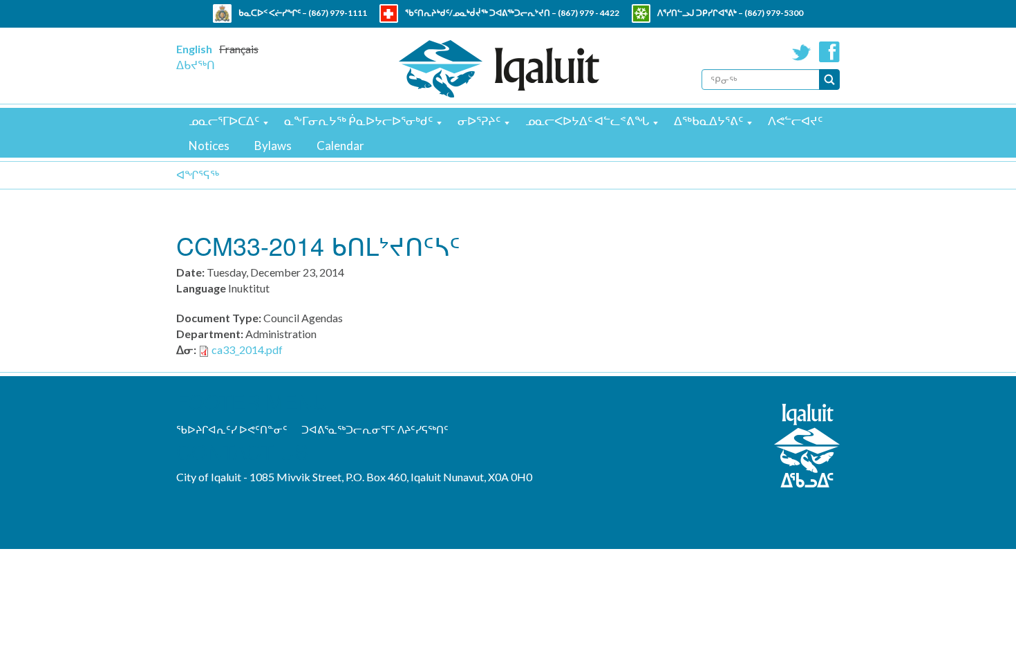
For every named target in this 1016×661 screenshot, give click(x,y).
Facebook (829, 51)
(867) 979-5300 (773, 13)
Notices (209, 145)
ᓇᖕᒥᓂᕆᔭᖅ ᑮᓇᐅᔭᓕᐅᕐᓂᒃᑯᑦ (358, 120)
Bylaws (273, 145)
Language (201, 288)
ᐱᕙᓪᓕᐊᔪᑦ (795, 120)
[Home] (499, 68)
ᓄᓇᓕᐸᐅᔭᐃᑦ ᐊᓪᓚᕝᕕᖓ (587, 120)
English (194, 48)
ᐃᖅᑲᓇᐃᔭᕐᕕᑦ (708, 120)
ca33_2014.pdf (247, 349)
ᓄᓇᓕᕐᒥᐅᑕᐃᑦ (224, 120)
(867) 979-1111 (337, 13)
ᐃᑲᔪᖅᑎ (195, 64)
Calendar (340, 145)
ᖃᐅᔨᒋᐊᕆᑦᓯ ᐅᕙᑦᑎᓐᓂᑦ (232, 429)
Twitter (801, 51)
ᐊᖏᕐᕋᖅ (197, 174)
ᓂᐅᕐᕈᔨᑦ (479, 120)
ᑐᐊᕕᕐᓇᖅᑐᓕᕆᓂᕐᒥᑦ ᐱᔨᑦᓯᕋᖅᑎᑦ (375, 429)
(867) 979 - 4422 (588, 13)
